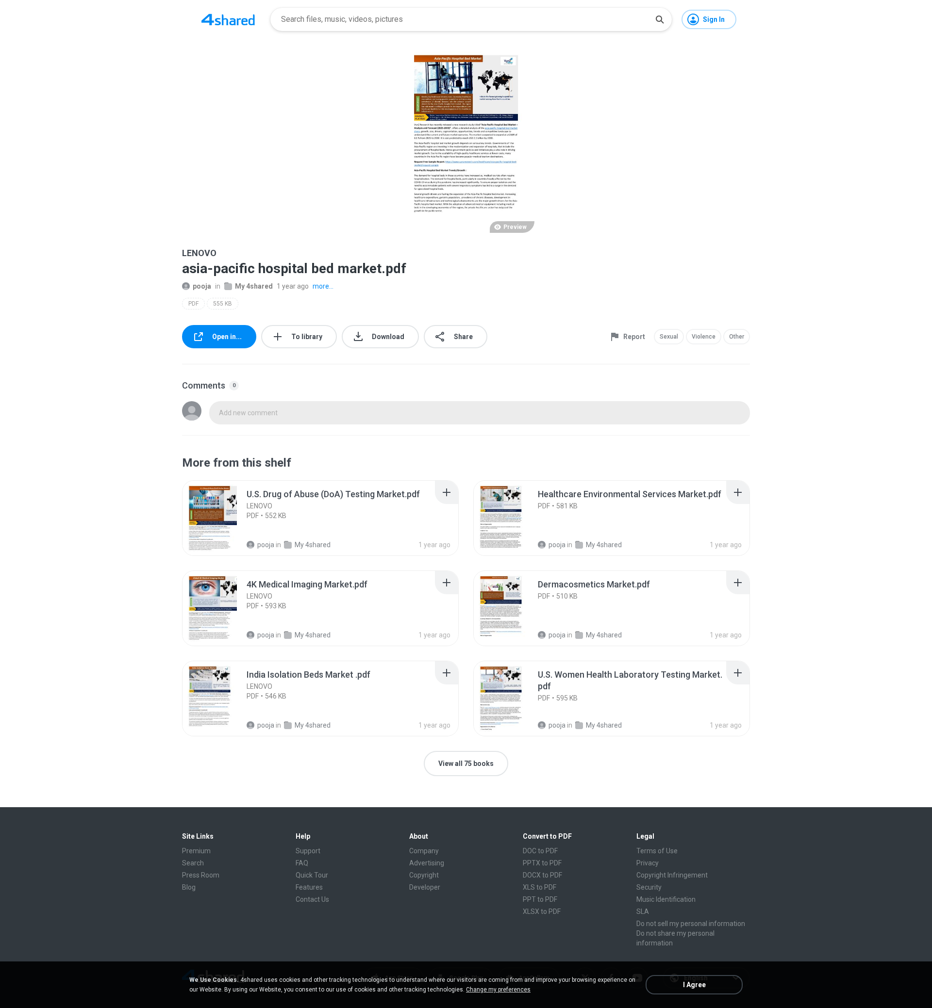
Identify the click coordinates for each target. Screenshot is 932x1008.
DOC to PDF (540, 851)
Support (308, 851)
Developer (424, 887)
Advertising (426, 863)
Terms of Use (657, 851)
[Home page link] (228, 19)
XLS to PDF (539, 887)
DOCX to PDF (542, 875)
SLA (642, 911)
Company (424, 851)
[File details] (220, 518)
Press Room (200, 875)
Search (193, 863)
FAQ (302, 863)
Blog (189, 887)
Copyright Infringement (672, 875)
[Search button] (659, 19)
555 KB (222, 303)
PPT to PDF (540, 899)
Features (309, 887)
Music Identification (666, 899)
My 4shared (254, 286)
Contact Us (312, 899)
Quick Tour (312, 875)
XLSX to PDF (542, 911)
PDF (193, 303)
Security (649, 887)
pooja (202, 286)
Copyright (424, 875)
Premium (196, 851)
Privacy (647, 863)
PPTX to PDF (542, 863)
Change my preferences (498, 989)
